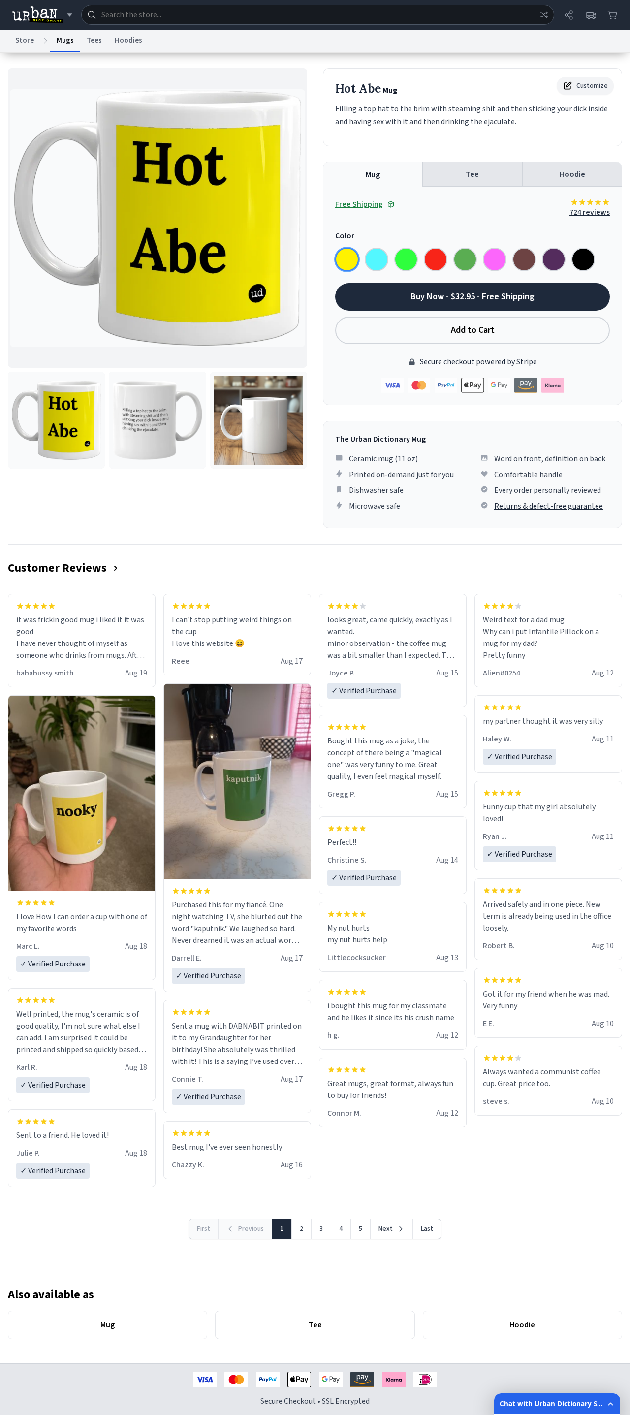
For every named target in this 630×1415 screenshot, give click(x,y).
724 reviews (589, 212)
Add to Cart (473, 330)
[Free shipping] (590, 15)
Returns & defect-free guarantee (548, 506)
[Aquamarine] (376, 259)
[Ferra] (524, 259)
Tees (94, 40)
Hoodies (128, 40)
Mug (373, 174)
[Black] (583, 259)
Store (24, 40)
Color (344, 235)
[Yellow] (347, 259)
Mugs (65, 40)
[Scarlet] (435, 259)
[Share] (569, 15)
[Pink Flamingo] (494, 259)
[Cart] (612, 15)
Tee (472, 174)
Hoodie (572, 174)
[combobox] (317, 15)
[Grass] (465, 259)
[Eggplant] (554, 259)
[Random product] (544, 15)
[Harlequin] (406, 259)
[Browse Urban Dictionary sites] (42, 14)
